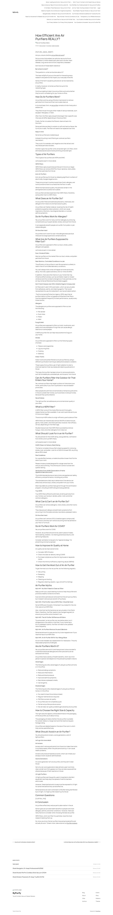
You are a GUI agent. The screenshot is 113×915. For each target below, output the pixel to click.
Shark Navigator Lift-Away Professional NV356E (28, 868)
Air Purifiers (49, 45)
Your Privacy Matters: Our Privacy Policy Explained (60, 22)
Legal (98, 8)
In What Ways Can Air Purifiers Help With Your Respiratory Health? (81, 842)
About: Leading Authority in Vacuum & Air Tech (58, 2)
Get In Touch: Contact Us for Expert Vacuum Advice (86, 2)
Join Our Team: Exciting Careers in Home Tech (84, 8)
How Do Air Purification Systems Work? (25, 842)
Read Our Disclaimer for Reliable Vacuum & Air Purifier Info (41, 16)
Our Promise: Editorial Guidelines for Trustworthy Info (86, 13)
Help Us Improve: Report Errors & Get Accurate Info (54, 5)
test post (16, 864)
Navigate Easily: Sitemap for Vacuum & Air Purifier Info (57, 13)
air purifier (55, 105)
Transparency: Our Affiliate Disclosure (90, 16)
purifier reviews (72, 823)
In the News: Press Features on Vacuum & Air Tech (57, 8)
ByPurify (15, 12)
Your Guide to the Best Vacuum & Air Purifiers (88, 19)
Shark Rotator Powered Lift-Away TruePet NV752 (28, 877)
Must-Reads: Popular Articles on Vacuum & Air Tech (86, 11)
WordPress (98, 911)
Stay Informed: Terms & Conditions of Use (68, 16)
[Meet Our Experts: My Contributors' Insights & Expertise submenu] (71, 10)
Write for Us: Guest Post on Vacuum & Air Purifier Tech (61, 19)
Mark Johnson (42, 45)
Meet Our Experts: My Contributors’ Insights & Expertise (56, 11)
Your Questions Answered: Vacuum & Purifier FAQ (87, 22)
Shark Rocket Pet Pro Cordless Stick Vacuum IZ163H (29, 873)
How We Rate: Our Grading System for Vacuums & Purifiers (84, 5)
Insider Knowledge (55, 45)
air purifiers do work (57, 55)
